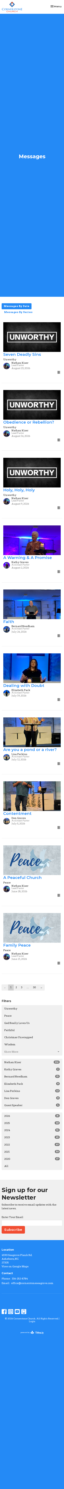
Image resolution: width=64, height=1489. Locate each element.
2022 (31, 1144)
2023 (31, 1137)
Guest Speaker (31, 1105)
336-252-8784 (20, 1278)
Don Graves (31, 1098)
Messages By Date (16, 306)
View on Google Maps (15, 1266)
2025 (31, 1123)
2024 (31, 1130)
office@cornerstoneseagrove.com (32, 1283)
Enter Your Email (12, 1217)
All (6, 1166)
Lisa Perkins (31, 1091)
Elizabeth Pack (31, 1083)
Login (32, 1321)
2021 (31, 1151)
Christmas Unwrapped (18, 1037)
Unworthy (10, 1008)
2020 (31, 1159)
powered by (30, 1335)
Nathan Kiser (31, 1062)
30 (34, 987)
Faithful (9, 1030)
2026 (31, 1116)
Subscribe (13, 1230)
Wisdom (9, 1044)
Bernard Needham (31, 1076)
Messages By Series (18, 312)
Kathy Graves (31, 1069)
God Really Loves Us (17, 1023)
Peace (8, 1015)
